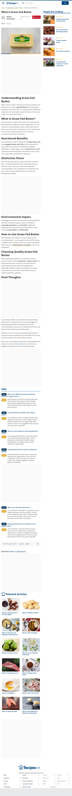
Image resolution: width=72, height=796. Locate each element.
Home (3, 8)
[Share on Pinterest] (36, 17)
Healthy (24, 775)
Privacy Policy (53, 786)
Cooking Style (7, 786)
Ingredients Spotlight (17, 344)
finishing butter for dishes (21, 245)
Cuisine (5, 784)
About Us (45, 775)
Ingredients (6, 778)
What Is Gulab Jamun (18, 551)
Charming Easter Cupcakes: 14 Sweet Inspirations (62, 63)
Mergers (45, 781)
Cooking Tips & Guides (12, 8)
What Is (21, 8)
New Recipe (25, 778)
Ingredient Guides (26, 786)
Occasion (6, 781)
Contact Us (59, 775)
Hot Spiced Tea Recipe (62, 51)
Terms (58, 784)
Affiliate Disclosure (61, 781)
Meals (5, 775)
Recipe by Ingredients (27, 781)
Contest (59, 778)
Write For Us (45, 778)
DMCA (44, 784)
